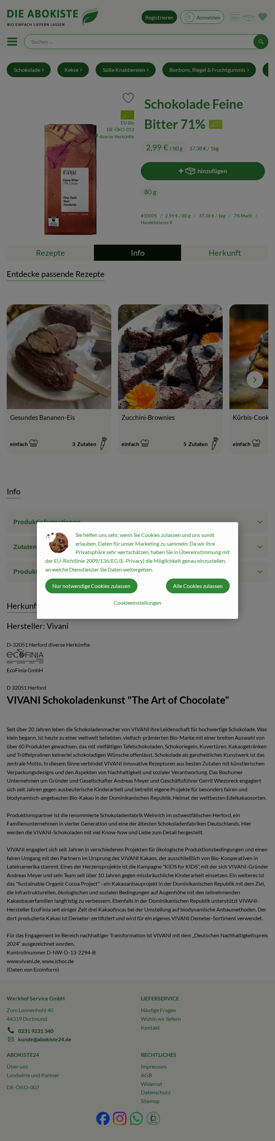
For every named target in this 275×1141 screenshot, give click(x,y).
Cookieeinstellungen (137, 602)
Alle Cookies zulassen (198, 586)
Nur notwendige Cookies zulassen (91, 586)
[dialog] (137, 570)
